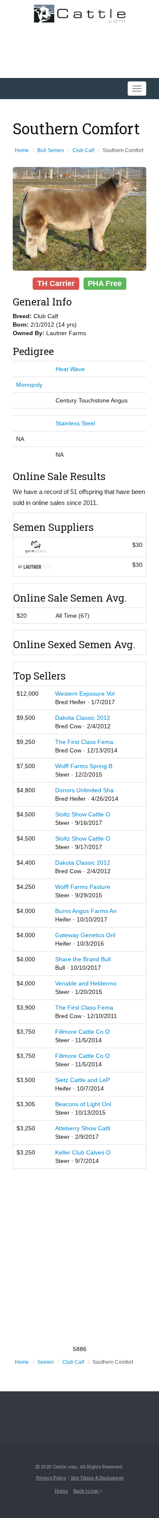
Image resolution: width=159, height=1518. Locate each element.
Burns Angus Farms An (86, 910)
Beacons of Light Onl (83, 1104)
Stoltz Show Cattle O (82, 814)
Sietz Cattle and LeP (82, 1080)
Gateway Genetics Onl (85, 935)
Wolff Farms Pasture (82, 886)
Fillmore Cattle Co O (82, 1031)
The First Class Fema (84, 741)
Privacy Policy (51, 1477)
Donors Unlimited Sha (84, 790)
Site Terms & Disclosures (97, 1477)
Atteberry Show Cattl (82, 1128)
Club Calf (83, 150)
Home (22, 150)
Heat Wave (70, 369)
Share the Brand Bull (83, 959)
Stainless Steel (75, 423)
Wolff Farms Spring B (83, 766)
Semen (45, 1362)
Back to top (86, 1490)
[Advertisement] (79, 1256)
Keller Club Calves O (83, 1152)
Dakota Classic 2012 (82, 717)
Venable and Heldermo (86, 983)
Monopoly (29, 384)
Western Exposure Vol (84, 693)
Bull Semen (50, 150)
